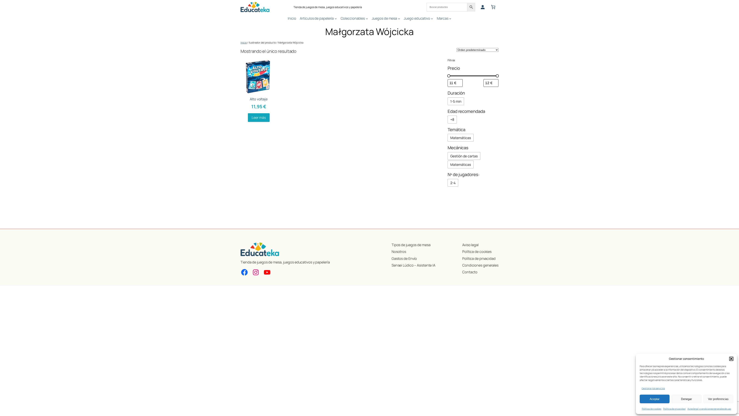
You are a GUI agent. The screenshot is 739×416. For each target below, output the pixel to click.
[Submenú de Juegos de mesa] (399, 18)
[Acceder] (482, 7)
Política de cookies (651, 408)
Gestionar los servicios (653, 388)
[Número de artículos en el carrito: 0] (493, 7)
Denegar (686, 399)
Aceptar (655, 399)
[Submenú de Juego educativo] (432, 18)
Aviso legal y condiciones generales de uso (709, 408)
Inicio (244, 42)
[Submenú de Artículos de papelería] (336, 18)
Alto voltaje (259, 99)
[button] (731, 359)
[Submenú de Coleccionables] (367, 18)
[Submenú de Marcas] (450, 18)
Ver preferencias (718, 399)
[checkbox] (456, 101)
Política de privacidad (674, 408)
